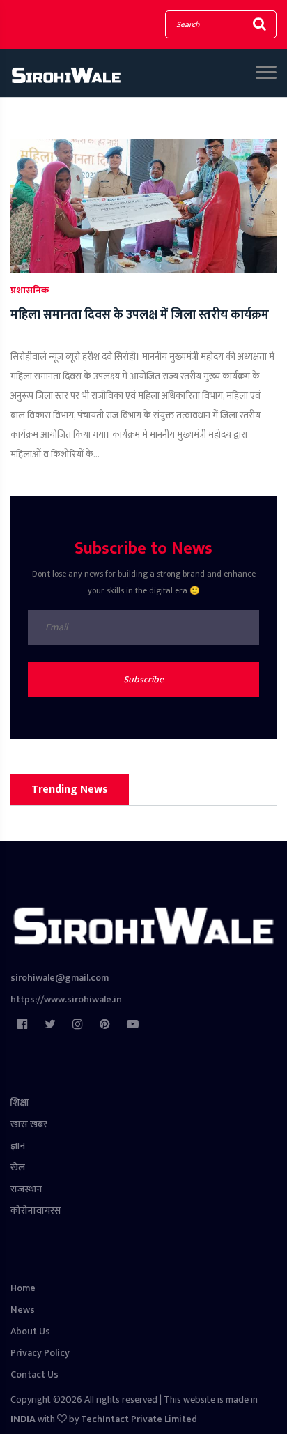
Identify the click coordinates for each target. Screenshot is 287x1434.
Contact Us (34, 1374)
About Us (30, 1331)
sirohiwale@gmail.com (59, 978)
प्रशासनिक (29, 290)
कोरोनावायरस (35, 1211)
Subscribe (143, 679)
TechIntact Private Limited (139, 1419)
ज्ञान (18, 1146)
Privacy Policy (40, 1353)
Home (23, 1288)
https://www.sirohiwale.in (66, 999)
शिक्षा (19, 1102)
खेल (17, 1167)
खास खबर (28, 1124)
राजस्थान (26, 1189)
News (22, 1310)
